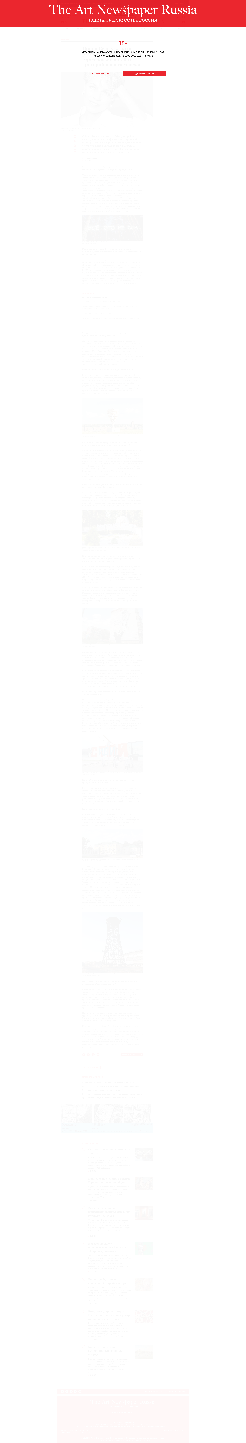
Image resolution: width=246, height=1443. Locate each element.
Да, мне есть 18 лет (144, 74)
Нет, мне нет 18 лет (101, 74)
